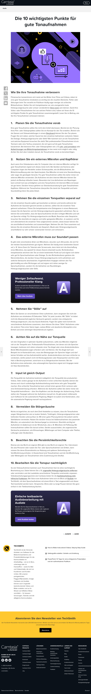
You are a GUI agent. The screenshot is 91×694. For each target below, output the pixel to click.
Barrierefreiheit (19, 690)
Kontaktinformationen (83, 651)
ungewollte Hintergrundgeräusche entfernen (60, 471)
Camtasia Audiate (26, 656)
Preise (79, 654)
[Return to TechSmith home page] (7, 3)
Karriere (80, 663)
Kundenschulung (54, 648)
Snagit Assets (25, 665)
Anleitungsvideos (54, 658)
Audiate (70, 479)
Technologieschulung (55, 663)
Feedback (52, 669)
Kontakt (27, 690)
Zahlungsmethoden (83, 679)
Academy (66, 659)
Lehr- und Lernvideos (68, 147)
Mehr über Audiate (25, 296)
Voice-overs (54, 108)
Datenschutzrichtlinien (7, 690)
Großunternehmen (41, 667)
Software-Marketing (41, 659)
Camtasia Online (26, 668)
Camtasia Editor (26, 651)
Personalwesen (40, 656)
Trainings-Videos (40, 664)
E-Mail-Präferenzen (69, 673)
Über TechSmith (82, 648)
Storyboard (50, 133)
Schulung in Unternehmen (39, 652)
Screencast (25, 659)
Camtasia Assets (26, 662)
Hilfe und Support (68, 665)
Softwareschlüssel (68, 671)
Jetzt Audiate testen (25, 519)
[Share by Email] (6, 103)
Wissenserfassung (54, 661)
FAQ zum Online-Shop (82, 676)
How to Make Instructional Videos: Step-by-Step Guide (66, 548)
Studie (66, 656)
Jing (23, 671)
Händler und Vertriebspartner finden (82, 670)
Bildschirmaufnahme (41, 648)
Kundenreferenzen (68, 662)
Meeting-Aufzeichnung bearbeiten (53, 653)
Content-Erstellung (55, 666)
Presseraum (81, 657)
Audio (4, 8)
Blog (65, 653)
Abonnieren (45, 630)
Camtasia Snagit (26, 653)
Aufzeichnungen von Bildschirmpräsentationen (29, 149)
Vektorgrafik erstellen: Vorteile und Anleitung (63, 553)
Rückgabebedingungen (84, 682)
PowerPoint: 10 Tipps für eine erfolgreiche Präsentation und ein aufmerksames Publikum (67, 560)
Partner (80, 660)
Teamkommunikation (41, 662)
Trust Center (67, 668)
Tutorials (66, 651)
